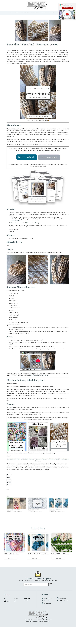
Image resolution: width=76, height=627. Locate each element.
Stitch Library (34, 12)
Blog (16, 12)
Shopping (52, 12)
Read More (10, 558)
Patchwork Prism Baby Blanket (12, 554)
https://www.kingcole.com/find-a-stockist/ (24, 219)
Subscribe (50, 583)
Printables (43, 12)
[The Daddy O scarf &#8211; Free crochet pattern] (59, 503)
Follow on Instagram (41, 459)
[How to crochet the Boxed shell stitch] (38, 503)
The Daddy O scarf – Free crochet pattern (55, 509)
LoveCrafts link (15, 220)
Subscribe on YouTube (13, 459)
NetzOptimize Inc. (46, 621)
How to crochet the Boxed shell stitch (34, 509)
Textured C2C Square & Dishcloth (60, 554)
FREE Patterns (24, 12)
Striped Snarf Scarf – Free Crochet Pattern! (13, 509)
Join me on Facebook (27, 459)
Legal (15, 601)
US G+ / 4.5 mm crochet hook (24, 223)
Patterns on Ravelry (54, 459)
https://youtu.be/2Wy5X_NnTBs (39, 375)
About (15, 600)
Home (10, 12)
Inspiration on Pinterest (63, 600)
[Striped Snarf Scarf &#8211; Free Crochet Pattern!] (17, 503)
